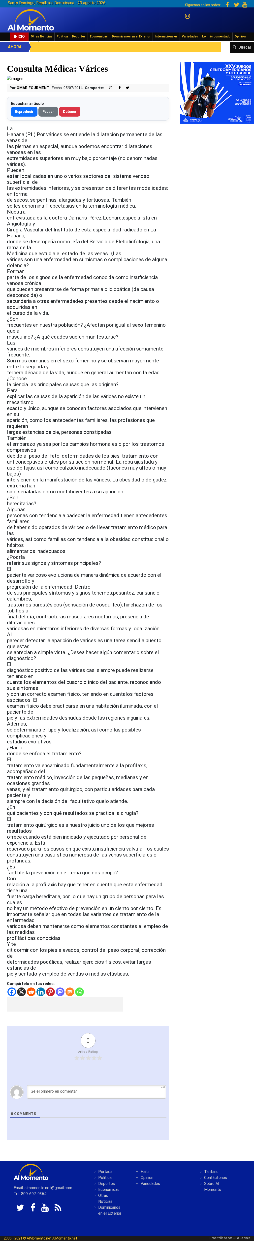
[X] (21, 991)
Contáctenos (215, 1177)
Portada (105, 1171)
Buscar (245, 47)
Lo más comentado (216, 36)
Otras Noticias (41, 36)
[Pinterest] (50, 991)
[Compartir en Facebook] (117, 88)
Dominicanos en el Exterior (131, 36)
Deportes (79, 36)
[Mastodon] (60, 991)
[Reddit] (31, 991)
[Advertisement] (65, 1004)
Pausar (48, 112)
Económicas (99, 36)
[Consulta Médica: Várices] (15, 78)
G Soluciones (241, 1238)
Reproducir (24, 112)
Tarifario (211, 1171)
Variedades (190, 36)
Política (62, 36)
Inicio (19, 36)
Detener (69, 112)
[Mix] (69, 991)
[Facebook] (11, 991)
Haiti (145, 1171)
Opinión (240, 36)
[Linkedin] (40, 991)
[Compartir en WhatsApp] (108, 88)
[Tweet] (125, 88)
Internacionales (166, 36)
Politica (105, 1177)
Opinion (147, 1177)
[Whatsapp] (79, 991)
